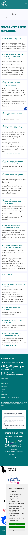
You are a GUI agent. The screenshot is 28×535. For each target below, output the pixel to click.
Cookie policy (5, 400)
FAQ (3, 380)
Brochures (4, 394)
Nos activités (5, 378)
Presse (3, 389)
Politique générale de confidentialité (10, 397)
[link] (8, 469)
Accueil (2, 18)
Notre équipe (5, 386)
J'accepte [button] (17, 524)
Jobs (3, 391)
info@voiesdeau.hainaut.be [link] (12, 153)
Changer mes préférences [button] (16, 530)
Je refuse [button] (17, 527)
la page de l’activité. (10, 345)
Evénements (5, 383)
